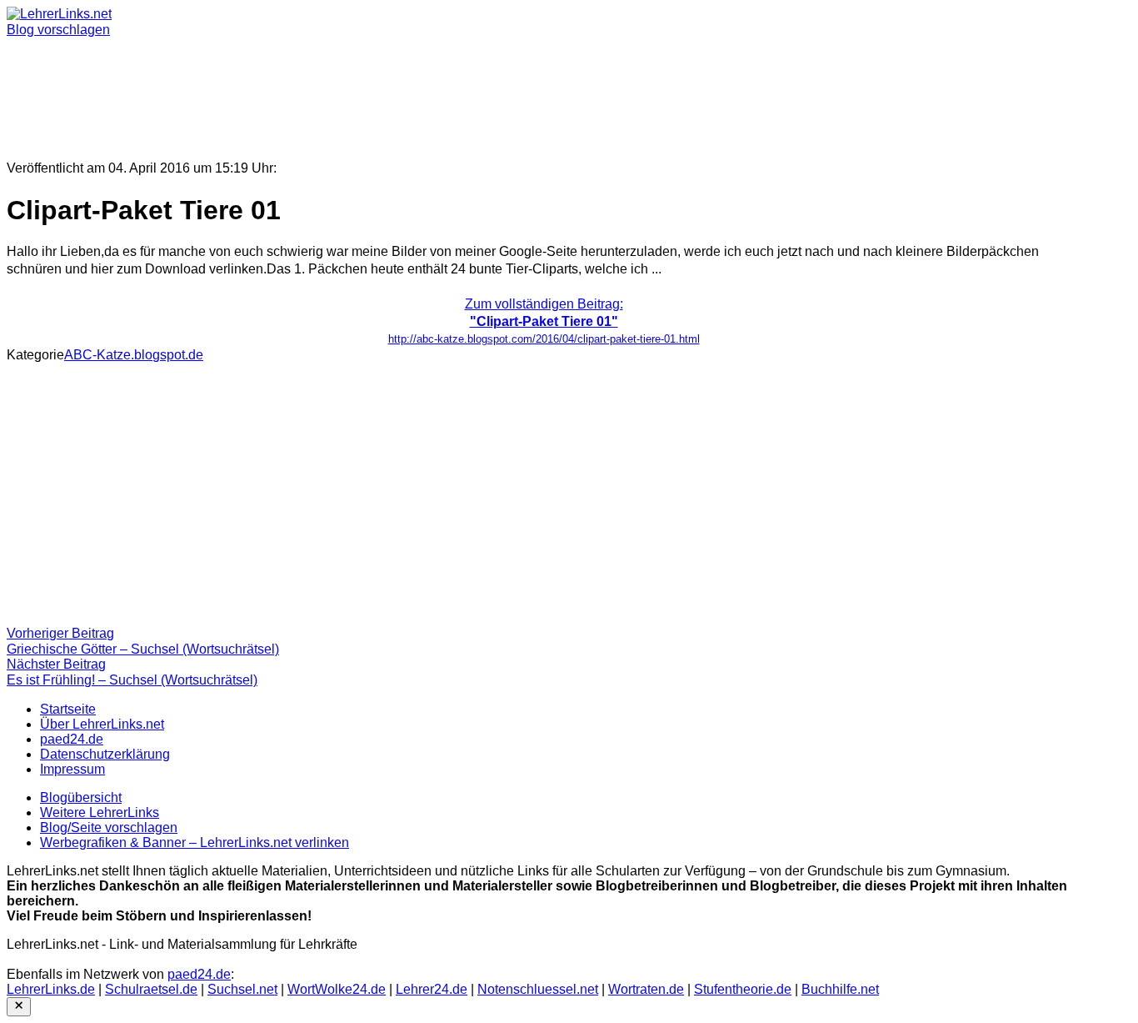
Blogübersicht (81, 797)
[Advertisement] (506, 92)
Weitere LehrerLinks (99, 812)
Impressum (72, 769)
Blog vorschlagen (58, 30)
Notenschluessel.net (537, 989)
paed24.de (71, 739)
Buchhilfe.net (840, 989)
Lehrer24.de (431, 989)
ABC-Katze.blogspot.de (133, 355)
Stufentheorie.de (742, 989)
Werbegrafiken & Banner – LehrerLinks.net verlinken (194, 842)
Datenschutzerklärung (105, 754)
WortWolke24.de (336, 989)
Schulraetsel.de (151, 989)
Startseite (68, 709)
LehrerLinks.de (51, 989)
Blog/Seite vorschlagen (108, 827)
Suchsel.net (242, 989)
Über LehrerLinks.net (102, 724)
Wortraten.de (646, 989)
